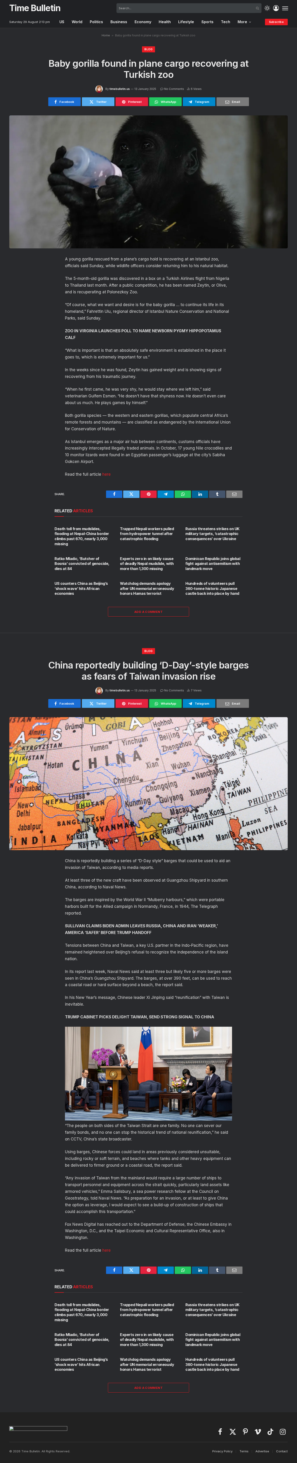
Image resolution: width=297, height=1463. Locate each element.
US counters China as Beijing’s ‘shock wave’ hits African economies (81, 588)
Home (106, 35)
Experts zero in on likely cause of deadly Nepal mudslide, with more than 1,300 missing (147, 563)
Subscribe (276, 22)
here (106, 474)
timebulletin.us (120, 89)
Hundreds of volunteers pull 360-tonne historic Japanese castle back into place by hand (212, 588)
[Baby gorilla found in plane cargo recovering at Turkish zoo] (148, 181)
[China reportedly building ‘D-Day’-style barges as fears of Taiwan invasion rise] (148, 783)
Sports (207, 21)
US (61, 21)
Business (118, 21)
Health (165, 21)
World (77, 21)
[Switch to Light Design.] (267, 8)
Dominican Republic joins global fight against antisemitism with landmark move (212, 563)
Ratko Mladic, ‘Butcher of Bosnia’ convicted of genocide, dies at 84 (82, 563)
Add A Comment (148, 612)
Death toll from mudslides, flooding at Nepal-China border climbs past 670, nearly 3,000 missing (82, 536)
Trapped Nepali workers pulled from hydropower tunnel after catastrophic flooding (147, 533)
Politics (96, 21)
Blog (148, 49)
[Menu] (285, 8)
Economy (143, 21)
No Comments (174, 89)
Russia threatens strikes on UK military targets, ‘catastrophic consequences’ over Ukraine (212, 533)
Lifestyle (186, 21)
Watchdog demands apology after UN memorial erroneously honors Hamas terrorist (147, 588)
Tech (225, 21)
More (242, 21)
